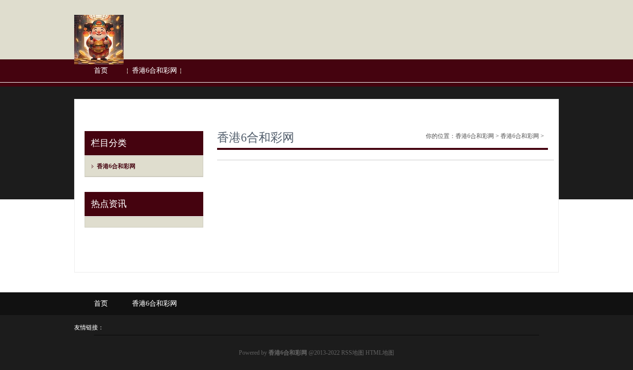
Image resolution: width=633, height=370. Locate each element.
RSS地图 (352, 352)
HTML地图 (379, 352)
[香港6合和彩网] (99, 62)
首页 (101, 70)
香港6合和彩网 (154, 70)
